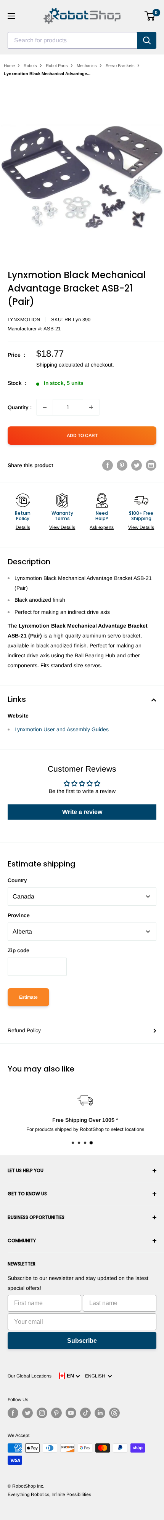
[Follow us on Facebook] (13, 1413)
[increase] (91, 407)
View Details (62, 527)
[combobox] (72, 40)
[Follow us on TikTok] (85, 1413)
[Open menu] (11, 16)
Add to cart (82, 435)
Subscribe (82, 1340)
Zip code (18, 950)
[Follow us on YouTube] (71, 1413)
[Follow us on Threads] (114, 1413)
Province (19, 915)
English (96, 1376)
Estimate (28, 997)
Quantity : (20, 407)
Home (9, 65)
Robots (30, 65)
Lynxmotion (24, 319)
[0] (150, 16)
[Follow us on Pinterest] (56, 1413)
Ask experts (102, 527)
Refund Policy (24, 1030)
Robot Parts (57, 65)
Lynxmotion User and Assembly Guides (61, 729)
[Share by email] (151, 465)
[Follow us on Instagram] (42, 1413)
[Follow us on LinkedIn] (100, 1413)
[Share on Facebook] (107, 465)
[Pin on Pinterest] (122, 465)
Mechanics (87, 65)
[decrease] (45, 407)
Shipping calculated (59, 365)
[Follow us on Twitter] (27, 1413)
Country (17, 880)
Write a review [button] (82, 812)
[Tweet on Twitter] (136, 465)
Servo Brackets (120, 65)
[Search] (146, 40)
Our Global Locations (29, 1376)
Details (23, 527)
